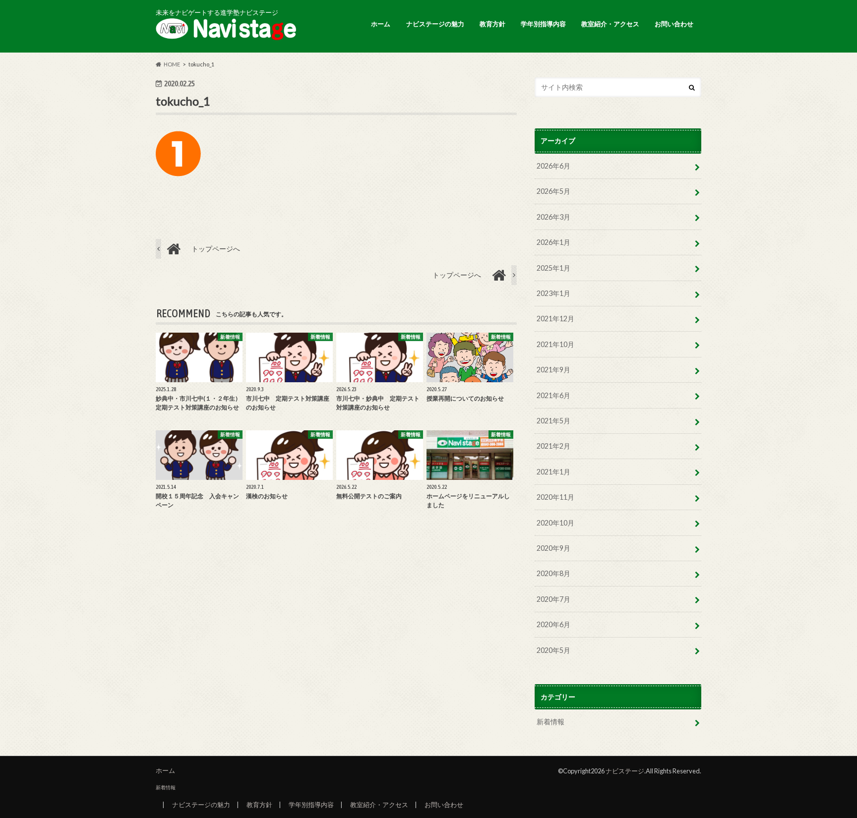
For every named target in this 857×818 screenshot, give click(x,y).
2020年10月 (555, 523)
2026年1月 (553, 242)
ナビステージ (625, 771)
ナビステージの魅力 (435, 24)
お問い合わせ (674, 24)
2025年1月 (553, 268)
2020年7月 (553, 599)
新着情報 (550, 721)
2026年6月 (553, 166)
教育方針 (492, 24)
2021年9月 (553, 369)
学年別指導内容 (543, 24)
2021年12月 (555, 318)
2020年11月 (555, 497)
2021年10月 (555, 344)
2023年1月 (553, 293)
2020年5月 (553, 650)
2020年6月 (553, 624)
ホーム (380, 24)
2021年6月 (553, 395)
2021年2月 (553, 446)
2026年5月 (553, 191)
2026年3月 (553, 217)
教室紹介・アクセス (610, 24)
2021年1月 (553, 471)
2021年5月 (553, 420)
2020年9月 (553, 548)
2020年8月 (553, 573)
